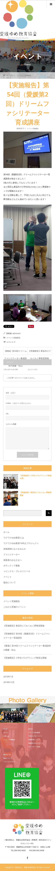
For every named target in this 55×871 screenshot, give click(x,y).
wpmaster (16, 333)
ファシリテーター (11, 554)
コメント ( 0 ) (32, 369)
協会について (9, 582)
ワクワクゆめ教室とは (13, 537)
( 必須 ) (10, 393)
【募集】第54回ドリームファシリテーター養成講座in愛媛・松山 (15, 352)
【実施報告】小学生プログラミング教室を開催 (24, 657)
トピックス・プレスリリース (16, 571)
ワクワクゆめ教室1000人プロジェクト (21, 543)
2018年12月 (9, 682)
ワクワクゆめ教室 (34, 732)
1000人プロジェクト (35, 736)
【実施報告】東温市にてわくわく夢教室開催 (39, 352)
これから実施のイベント (14, 606)
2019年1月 (8, 676)
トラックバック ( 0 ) (10, 369)
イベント (7, 576)
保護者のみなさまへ (12, 560)
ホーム (6, 532)
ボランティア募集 (11, 565)
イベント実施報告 (33, 128)
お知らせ (6, 736)
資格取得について (34, 739)
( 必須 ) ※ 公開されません (18, 403)
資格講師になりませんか (14, 548)
